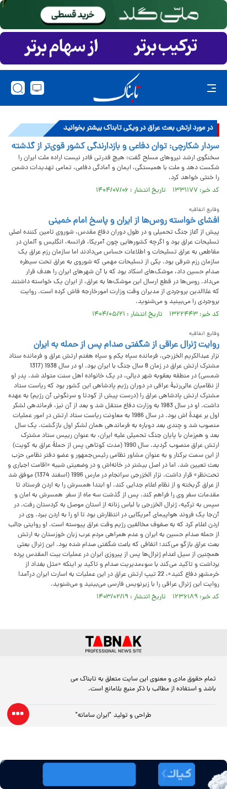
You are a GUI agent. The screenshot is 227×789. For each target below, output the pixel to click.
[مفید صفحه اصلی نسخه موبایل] (113, 48)
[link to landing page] (116, 88)
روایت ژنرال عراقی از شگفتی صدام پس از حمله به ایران (126, 345)
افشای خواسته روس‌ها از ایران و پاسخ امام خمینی (133, 221)
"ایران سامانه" (93, 716)
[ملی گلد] (113, 14)
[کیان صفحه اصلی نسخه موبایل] (113, 774)
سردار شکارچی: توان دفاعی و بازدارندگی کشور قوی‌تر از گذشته (115, 146)
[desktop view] (37, 88)
